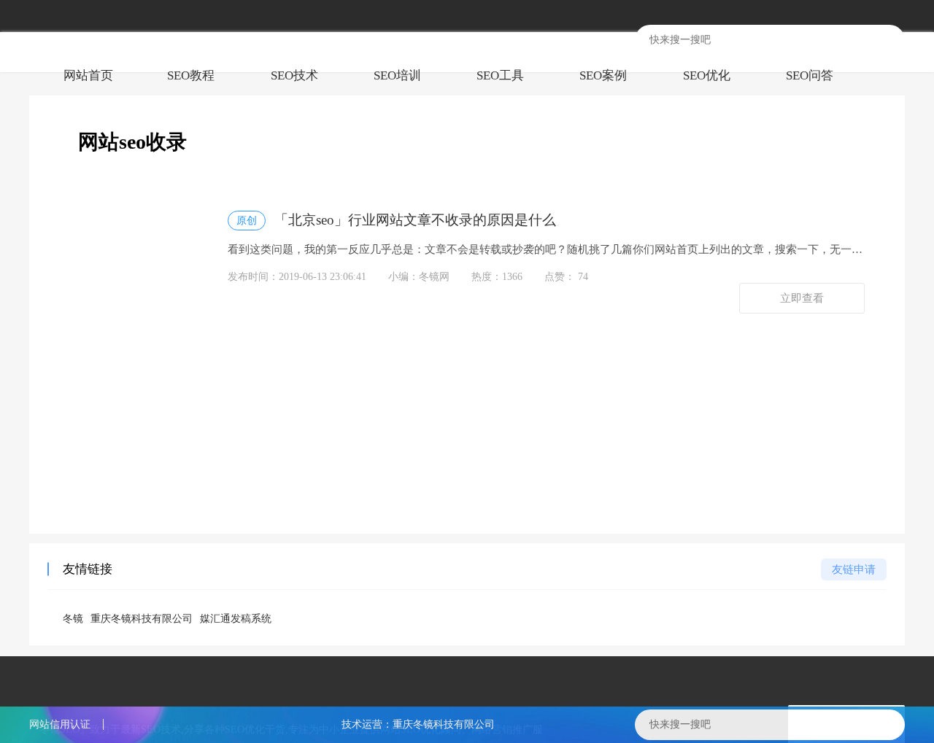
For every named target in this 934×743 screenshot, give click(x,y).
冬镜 (73, 618)
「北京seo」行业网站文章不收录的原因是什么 (396, 219)
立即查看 (802, 298)
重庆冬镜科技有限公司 (141, 618)
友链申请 (854, 569)
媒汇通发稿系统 (235, 618)
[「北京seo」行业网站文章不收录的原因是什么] (135, 261)
